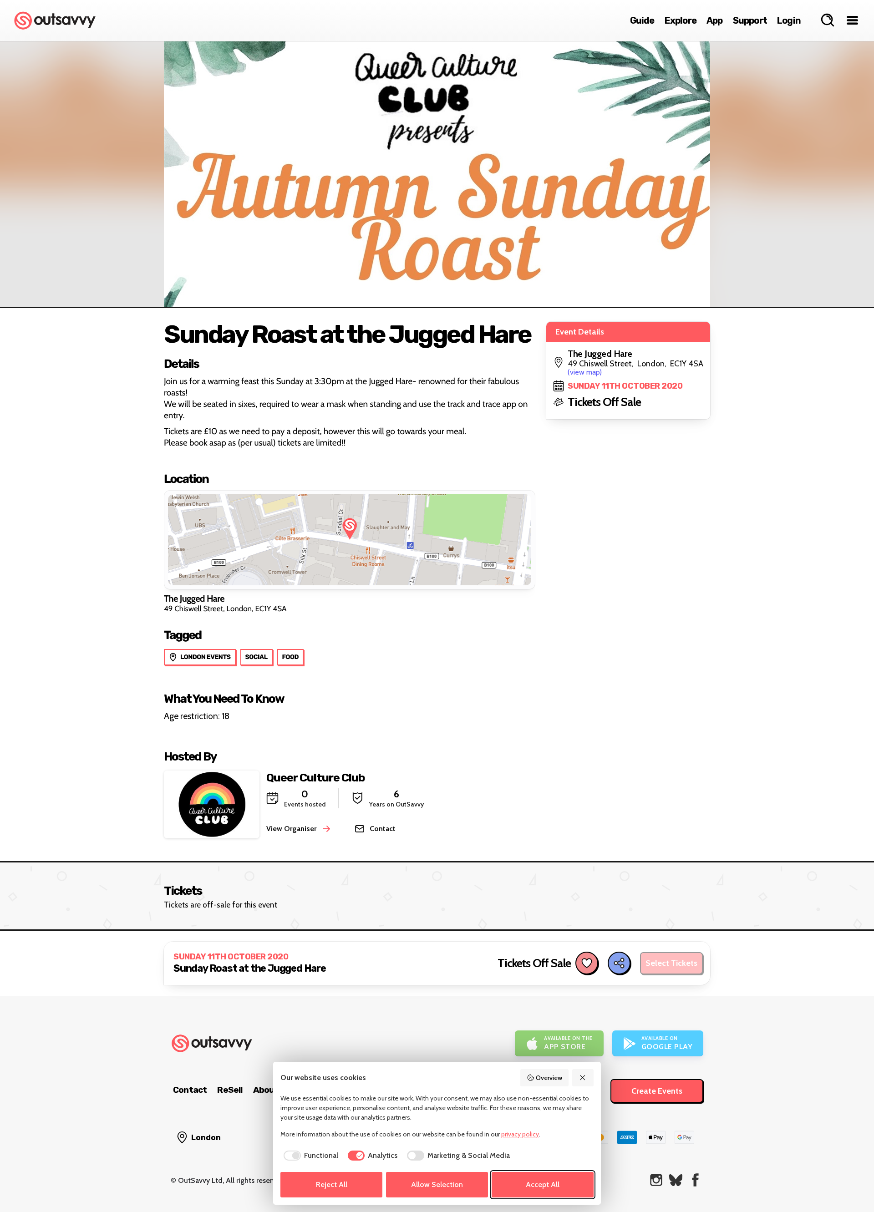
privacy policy (520, 1134)
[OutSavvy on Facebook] (695, 1180)
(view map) (585, 372)
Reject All (331, 1184)
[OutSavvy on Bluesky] (676, 1180)
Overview (549, 1078)
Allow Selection (437, 1184)
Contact (190, 1090)
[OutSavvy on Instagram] (656, 1180)
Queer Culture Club (315, 777)
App (714, 20)
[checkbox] (309, 1155)
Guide (642, 20)
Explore (680, 20)
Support (750, 20)
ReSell (229, 1090)
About (266, 1090)
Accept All (542, 1184)
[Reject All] (583, 1077)
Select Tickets (671, 963)
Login (789, 20)
